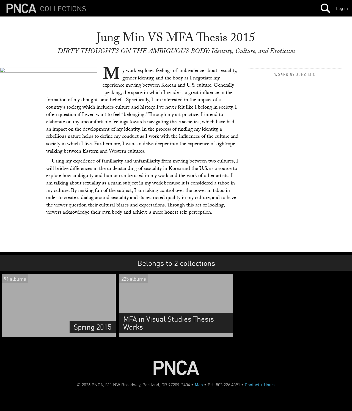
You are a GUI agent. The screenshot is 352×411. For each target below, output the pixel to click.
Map (199, 384)
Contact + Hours (260, 384)
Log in (342, 8)
